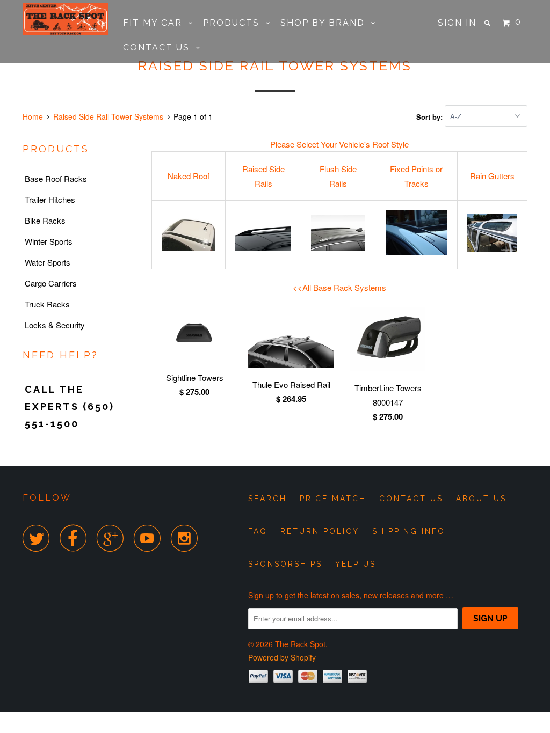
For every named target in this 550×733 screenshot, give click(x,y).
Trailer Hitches (50, 199)
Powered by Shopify (282, 657)
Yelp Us (355, 564)
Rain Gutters (492, 175)
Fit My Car (156, 23)
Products (234, 23)
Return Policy (319, 531)
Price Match (333, 498)
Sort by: (430, 116)
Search (267, 498)
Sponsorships (285, 564)
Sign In (457, 23)
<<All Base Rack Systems (339, 287)
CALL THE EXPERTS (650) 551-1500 (69, 406)
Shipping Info (408, 531)
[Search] (488, 23)
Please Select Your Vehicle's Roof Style (339, 144)
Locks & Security (55, 325)
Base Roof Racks (56, 178)
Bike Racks (45, 220)
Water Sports (47, 262)
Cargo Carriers (51, 283)
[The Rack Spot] (65, 19)
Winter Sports (49, 241)
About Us (481, 498)
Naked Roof (188, 175)
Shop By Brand (325, 23)
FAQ (257, 531)
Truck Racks (47, 304)
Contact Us (159, 47)
